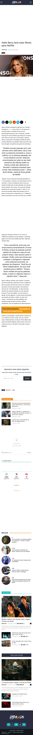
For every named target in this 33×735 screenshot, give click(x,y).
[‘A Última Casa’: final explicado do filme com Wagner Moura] (6, 422)
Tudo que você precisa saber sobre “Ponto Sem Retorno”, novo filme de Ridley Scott (21, 404)
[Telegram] (18, 122)
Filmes (3, 52)
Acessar (29, 452)
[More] (25, 122)
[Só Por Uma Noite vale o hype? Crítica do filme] (6, 643)
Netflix (10, 129)
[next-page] (5, 428)
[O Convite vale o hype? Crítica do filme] (16, 670)
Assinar (27, 378)
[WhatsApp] (10, 122)
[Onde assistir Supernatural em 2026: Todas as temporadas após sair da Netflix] (6, 580)
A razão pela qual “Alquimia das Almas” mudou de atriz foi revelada (21, 550)
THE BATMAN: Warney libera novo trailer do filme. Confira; (20, 703)
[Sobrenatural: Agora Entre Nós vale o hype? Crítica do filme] (6, 635)
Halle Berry (8, 390)
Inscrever (26, 473)
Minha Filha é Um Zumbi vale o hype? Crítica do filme (16, 620)
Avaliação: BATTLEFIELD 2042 (19, 694)
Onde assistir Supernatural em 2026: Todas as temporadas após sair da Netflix (21, 581)
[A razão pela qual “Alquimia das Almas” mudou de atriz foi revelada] (6, 550)
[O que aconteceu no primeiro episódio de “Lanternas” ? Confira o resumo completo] (6, 539)
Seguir (6, 473)
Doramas (13, 548)
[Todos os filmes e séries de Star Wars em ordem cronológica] (6, 570)
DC (12, 537)
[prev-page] (3, 428)
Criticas (3, 616)
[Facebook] (3, 122)
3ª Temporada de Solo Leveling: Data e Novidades (21, 560)
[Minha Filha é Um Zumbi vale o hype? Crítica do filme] (16, 606)
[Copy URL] (21, 122)
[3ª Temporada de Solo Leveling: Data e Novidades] (6, 560)
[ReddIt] (14, 122)
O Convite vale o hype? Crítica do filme (16, 682)
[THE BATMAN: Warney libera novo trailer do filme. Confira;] (6, 705)
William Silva (4, 49)
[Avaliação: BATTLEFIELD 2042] (6, 696)
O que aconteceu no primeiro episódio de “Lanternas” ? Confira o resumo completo (21, 541)
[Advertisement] (16, 22)
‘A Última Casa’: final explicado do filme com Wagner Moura (20, 420)
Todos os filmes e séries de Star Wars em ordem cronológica (20, 570)
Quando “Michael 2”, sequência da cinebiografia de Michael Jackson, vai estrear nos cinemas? (21, 413)
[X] (6, 122)
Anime (13, 558)
